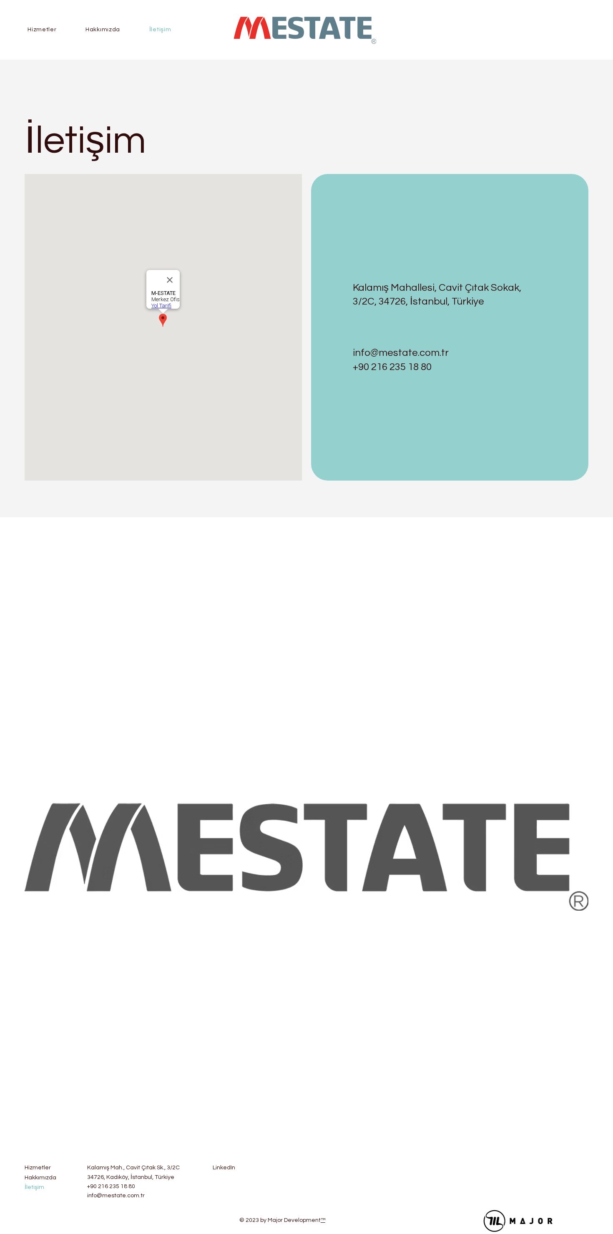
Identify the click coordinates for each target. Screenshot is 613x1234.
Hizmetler (38, 1168)
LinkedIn (224, 1168)
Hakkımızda (40, 1178)
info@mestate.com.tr (401, 353)
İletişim (34, 1187)
